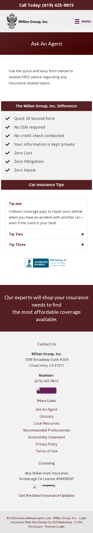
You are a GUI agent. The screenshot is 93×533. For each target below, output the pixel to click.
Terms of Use (46, 451)
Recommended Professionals (46, 430)
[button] (46, 390)
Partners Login (55, 526)
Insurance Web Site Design (29, 522)
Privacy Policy (46, 444)
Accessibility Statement (46, 437)
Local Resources (47, 424)
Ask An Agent (46, 410)
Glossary (47, 417)
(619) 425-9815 (58, 5)
